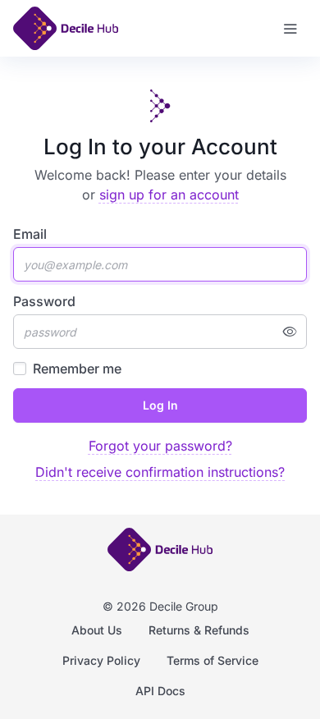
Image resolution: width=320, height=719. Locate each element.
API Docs (160, 691)
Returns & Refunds (199, 630)
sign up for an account (169, 194)
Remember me (77, 368)
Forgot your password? (160, 445)
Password (44, 301)
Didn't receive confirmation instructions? (160, 472)
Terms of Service (212, 660)
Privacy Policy (101, 660)
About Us (96, 630)
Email (30, 234)
